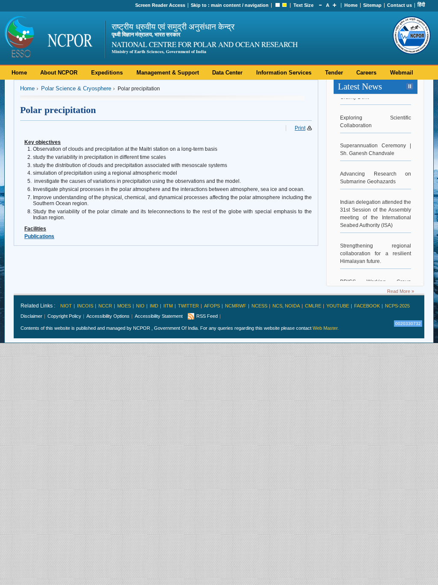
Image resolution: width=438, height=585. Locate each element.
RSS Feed (207, 316)
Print (300, 128)
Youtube (337, 305)
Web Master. (326, 328)
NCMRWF (235, 305)
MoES (124, 305)
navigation (257, 5)
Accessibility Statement (159, 316)
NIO (140, 305)
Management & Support (167, 72)
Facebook (367, 305)
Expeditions (107, 72)
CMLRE (313, 305)
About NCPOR (58, 72)
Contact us (399, 5)
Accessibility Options (108, 316)
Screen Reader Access (160, 5)
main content (226, 5)
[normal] (277, 5)
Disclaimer (31, 316)
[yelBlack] (284, 5)
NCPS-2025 (397, 305)
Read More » (400, 291)
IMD (154, 305)
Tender (334, 72)
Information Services (283, 72)
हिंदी (421, 5)
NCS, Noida (286, 305)
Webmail (401, 72)
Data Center (227, 72)
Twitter (188, 305)
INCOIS (85, 305)
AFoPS (212, 305)
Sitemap (372, 5)
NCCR (105, 305)
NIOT (66, 305)
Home (351, 5)
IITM (168, 305)
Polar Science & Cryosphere (76, 88)
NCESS (259, 305)
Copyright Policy (64, 316)
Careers (366, 72)
